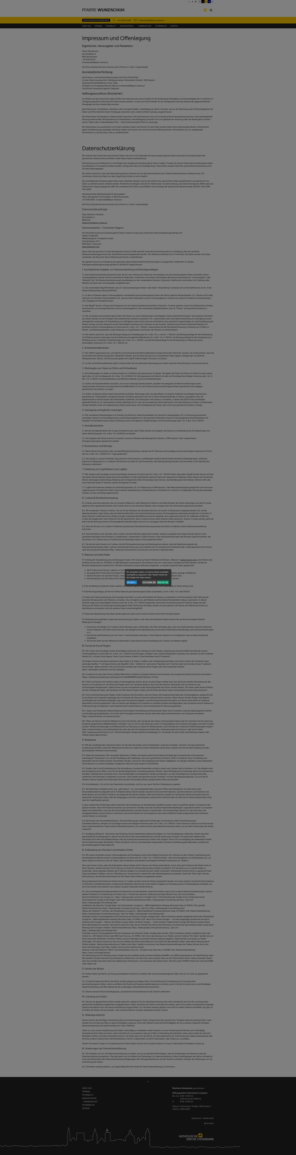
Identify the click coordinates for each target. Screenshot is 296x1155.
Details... (131, 582)
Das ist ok (163, 582)
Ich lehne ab (149, 582)
